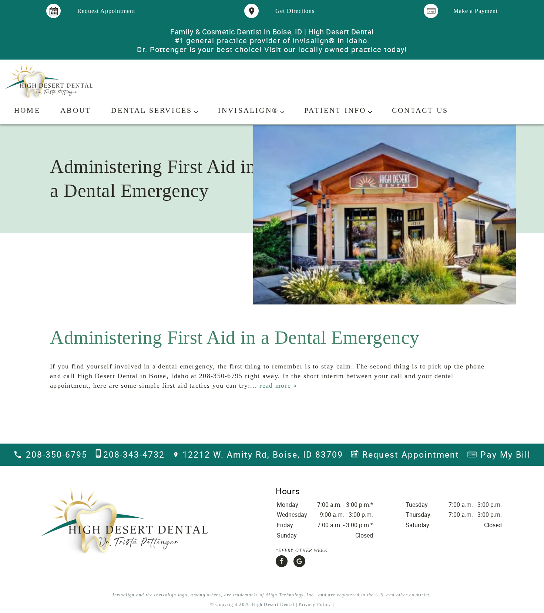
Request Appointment (410, 454)
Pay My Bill (505, 454)
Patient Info (335, 110)
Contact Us (420, 110)
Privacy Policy (315, 604)
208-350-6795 (56, 454)
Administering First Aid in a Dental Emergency (235, 337)
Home (27, 110)
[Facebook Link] (282, 561)
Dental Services (151, 110)
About (75, 110)
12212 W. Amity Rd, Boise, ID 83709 (262, 454)
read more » (278, 385)
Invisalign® (248, 110)
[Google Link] (299, 561)
